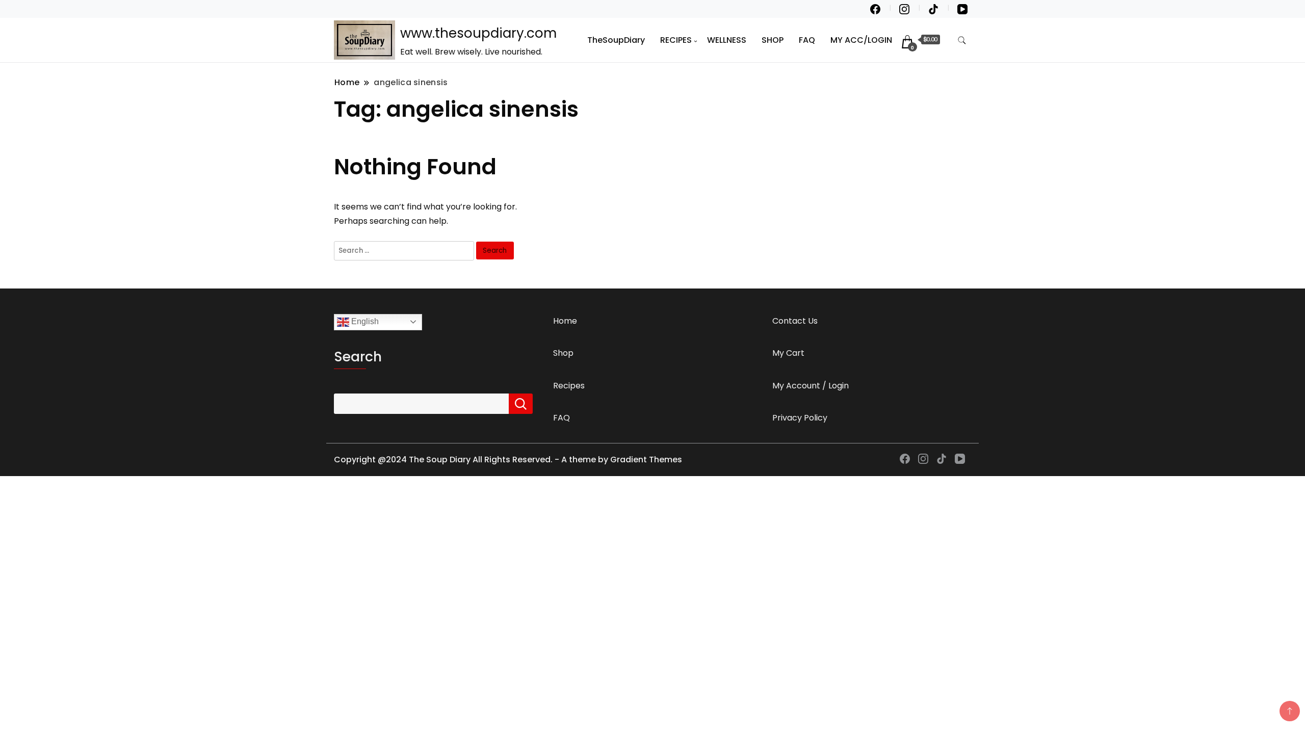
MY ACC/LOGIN (861, 40)
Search (358, 356)
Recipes (569, 385)
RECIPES (676, 40)
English (364, 321)
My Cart (788, 353)
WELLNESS (726, 40)
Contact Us (795, 321)
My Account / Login (810, 385)
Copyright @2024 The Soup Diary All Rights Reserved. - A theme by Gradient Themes (508, 459)
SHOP (773, 40)
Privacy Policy (799, 418)
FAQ (807, 40)
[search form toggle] (962, 40)
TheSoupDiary (616, 40)
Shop (563, 353)
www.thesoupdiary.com (478, 33)
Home (565, 321)
